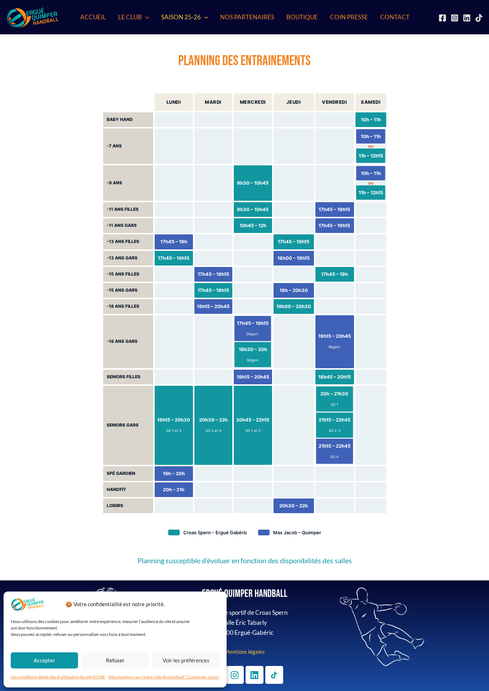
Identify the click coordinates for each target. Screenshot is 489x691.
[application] (145, 17)
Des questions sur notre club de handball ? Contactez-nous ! (163, 677)
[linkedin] (467, 18)
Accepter (44, 660)
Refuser (115, 660)
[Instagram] (455, 18)
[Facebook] (442, 18)
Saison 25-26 (181, 17)
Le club (130, 17)
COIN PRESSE (349, 17)
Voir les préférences (186, 660)
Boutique (302, 17)
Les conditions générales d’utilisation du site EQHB (58, 677)
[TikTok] (479, 18)
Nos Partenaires (247, 17)
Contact (395, 17)
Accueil (93, 17)
